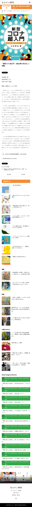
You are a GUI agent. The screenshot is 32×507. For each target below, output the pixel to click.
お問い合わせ (16, 492)
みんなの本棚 (6, 7)
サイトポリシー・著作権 (16, 490)
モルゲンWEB (8, 2)
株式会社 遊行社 (16, 495)
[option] (8, 477)
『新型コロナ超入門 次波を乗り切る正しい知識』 (14, 169)
